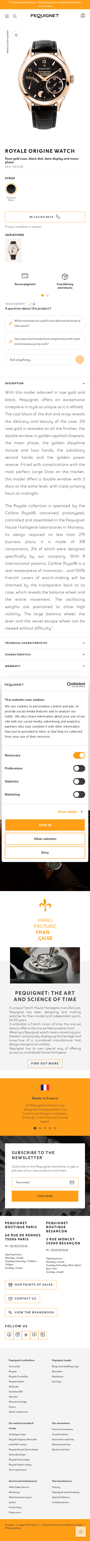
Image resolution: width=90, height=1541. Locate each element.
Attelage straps (17, 1434)
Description (14, 383)
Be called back (42, 216)
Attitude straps (17, 1454)
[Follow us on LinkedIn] (43, 1335)
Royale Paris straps (19, 1459)
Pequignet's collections (22, 1360)
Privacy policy (13, 1527)
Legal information (29, 1524)
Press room (15, 1512)
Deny (45, 852)
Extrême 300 (16, 1391)
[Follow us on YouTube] (34, 1335)
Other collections (18, 1411)
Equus (12, 1406)
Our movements (61, 1423)
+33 (52, 1250)
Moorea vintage (18, 1401)
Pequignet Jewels (61, 1360)
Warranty (13, 666)
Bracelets (57, 1371)
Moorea (13, 1396)
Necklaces (57, 1376)
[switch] (79, 768)
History (56, 1487)
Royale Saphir (16, 1381)
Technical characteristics (26, 643)
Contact (11, 1524)
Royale (13, 1371)
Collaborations (60, 1502)
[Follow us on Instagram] (17, 1335)
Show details (67, 811)
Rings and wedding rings (65, 1366)
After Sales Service (19, 1487)
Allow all (45, 825)
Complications (60, 1434)
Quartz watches (60, 1449)
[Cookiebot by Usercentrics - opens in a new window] (67, 685)
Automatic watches (63, 1439)
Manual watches (61, 1444)
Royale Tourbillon (18, 1376)
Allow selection (45, 839)
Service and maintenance (23, 1481)
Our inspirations (18, 1469)
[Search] (15, 16)
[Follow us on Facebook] (9, 1335)
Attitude (13, 1386)
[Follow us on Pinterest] (26, 1335)
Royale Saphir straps (20, 1464)
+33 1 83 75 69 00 (18, 1246)
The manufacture (62, 1481)
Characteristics (18, 654)
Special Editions (61, 1497)
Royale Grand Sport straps (23, 1449)
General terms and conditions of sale (63, 1524)
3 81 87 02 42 (61, 1250)
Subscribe (45, 1196)
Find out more (45, 1063)
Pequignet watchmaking (65, 1492)
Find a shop (15, 1507)
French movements (62, 1429)
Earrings (56, 1381)
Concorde (14, 1366)
